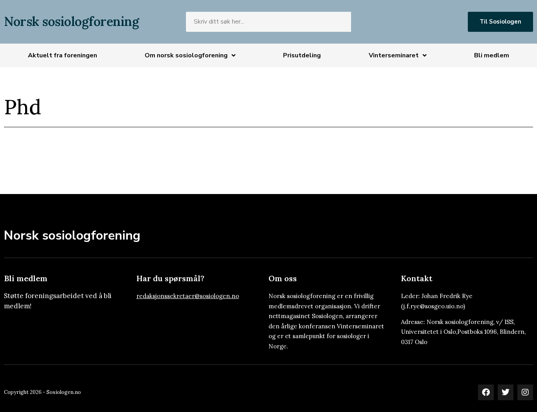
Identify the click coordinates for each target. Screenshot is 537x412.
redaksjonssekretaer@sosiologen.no (187, 296)
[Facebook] (486, 392)
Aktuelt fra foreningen (62, 55)
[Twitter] (505, 392)
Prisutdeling (302, 55)
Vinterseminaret (394, 55)
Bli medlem (491, 55)
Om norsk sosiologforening (186, 55)
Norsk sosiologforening (71, 21)
